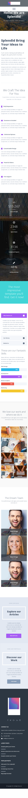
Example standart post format (8, 756)
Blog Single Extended (6, 773)
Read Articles (13, 635)
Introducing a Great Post (7, 769)
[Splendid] (14, 3)
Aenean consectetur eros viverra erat (10, 751)
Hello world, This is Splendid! (8, 764)
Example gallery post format (8, 746)
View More (14, 681)
